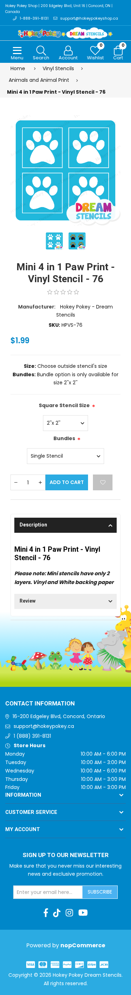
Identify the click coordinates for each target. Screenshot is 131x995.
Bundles (64, 438)
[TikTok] (56, 913)
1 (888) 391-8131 (32, 735)
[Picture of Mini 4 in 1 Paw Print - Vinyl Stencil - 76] (65, 169)
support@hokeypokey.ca (44, 726)
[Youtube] (83, 913)
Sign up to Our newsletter (66, 855)
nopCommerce (82, 945)
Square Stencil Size (64, 405)
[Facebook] (46, 913)
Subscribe (100, 891)
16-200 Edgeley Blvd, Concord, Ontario (59, 716)
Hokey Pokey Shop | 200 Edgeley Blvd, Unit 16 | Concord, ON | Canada (58, 8)
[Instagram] (69, 913)
